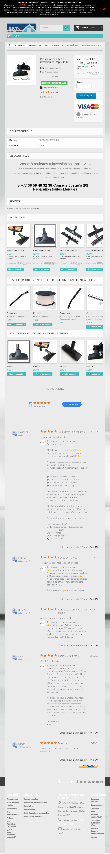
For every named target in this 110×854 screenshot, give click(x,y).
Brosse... (11, 366)
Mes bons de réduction (33, 817)
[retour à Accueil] (9, 45)
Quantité (79, 82)
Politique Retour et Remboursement (97, 831)
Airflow (10, 818)
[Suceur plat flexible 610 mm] (19, 298)
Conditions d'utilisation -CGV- (96, 822)
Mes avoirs (27, 806)
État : (42, 72)
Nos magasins (96, 805)
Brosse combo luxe (41, 250)
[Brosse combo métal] (19, 236)
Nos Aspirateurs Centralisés (11, 823)
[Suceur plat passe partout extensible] (72, 298)
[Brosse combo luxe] (19, 352)
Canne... (90, 313)
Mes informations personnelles (36, 813)
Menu (16, 36)
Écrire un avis (72, 404)
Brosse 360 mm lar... (69, 250)
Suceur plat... (12, 313)
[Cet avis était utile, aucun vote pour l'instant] (91, 547)
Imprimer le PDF (51, 88)
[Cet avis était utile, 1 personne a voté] (91, 645)
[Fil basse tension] (45, 298)
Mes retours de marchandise (35, 803)
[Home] (9, 36)
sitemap (94, 837)
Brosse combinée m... (16, 250)
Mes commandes (30, 799)
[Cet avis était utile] (91, 759)
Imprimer (48, 97)
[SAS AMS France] (21, 27)
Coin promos (12, 799)
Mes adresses (29, 810)
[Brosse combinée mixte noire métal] (45, 352)
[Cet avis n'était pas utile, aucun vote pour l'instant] (96, 547)
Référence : (45, 68)
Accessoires (12, 809)
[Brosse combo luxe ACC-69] (45, 236)
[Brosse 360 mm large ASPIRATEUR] (72, 236)
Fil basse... (38, 313)
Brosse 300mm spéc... (96, 250)
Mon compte (30, 794)
